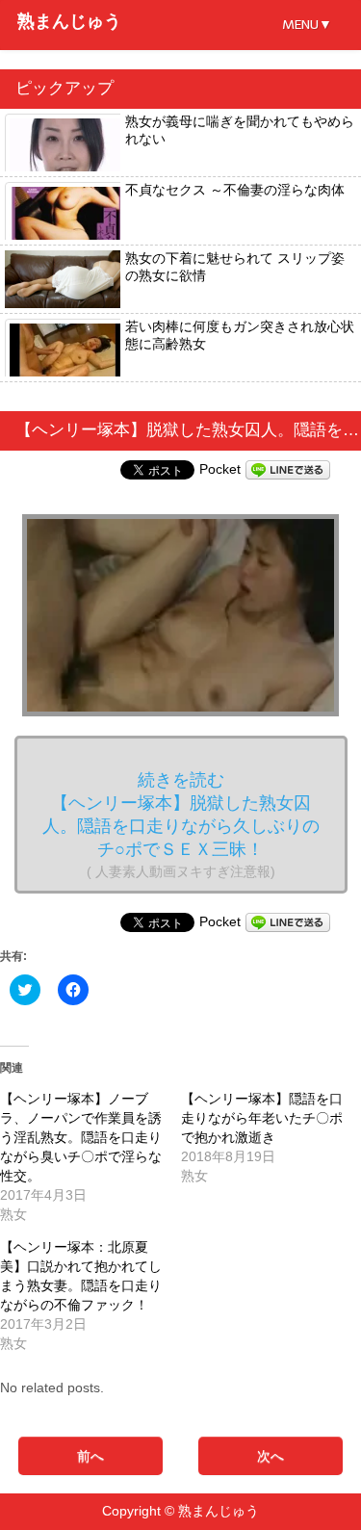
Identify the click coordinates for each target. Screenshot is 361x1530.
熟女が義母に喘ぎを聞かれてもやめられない (239, 130)
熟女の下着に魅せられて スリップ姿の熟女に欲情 (235, 266)
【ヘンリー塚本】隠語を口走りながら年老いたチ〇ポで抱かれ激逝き (262, 1118)
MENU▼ (307, 24)
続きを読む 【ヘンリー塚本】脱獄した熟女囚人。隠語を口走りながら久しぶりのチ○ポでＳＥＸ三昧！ (181, 824)
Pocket (220, 469)
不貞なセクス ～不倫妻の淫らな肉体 (235, 189)
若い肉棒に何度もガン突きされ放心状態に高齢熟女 (239, 335)
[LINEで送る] (287, 469)
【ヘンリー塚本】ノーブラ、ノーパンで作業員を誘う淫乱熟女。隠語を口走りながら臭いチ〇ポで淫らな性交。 (81, 1137)
